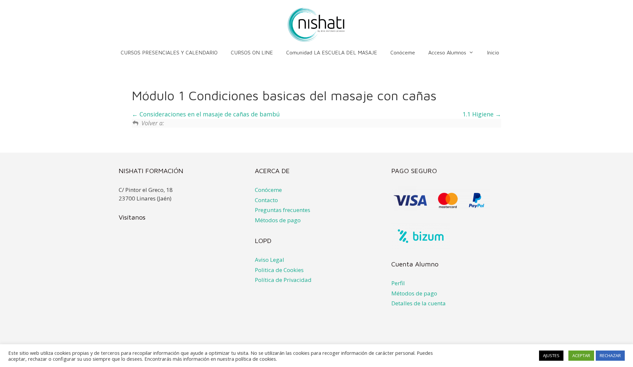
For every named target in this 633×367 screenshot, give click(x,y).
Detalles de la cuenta (418, 303)
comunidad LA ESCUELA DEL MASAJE (331, 52)
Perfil (398, 283)
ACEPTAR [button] (581, 355)
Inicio (493, 52)
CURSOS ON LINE (252, 52)
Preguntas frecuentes (282, 210)
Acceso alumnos (447, 52)
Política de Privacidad (283, 280)
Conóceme (402, 52)
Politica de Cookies (279, 270)
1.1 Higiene (479, 114)
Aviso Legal (269, 259)
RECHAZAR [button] (610, 355)
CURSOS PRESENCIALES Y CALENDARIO (169, 52)
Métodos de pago (278, 220)
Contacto (266, 200)
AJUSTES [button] (551, 355)
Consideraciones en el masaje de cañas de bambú (209, 114)
